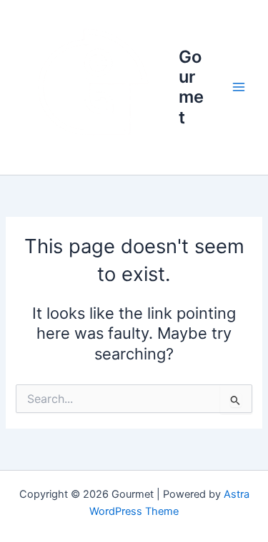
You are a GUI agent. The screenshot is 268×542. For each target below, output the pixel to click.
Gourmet (191, 87)
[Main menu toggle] (239, 88)
